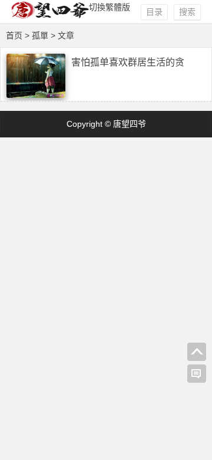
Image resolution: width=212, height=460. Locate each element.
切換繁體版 (109, 7)
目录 (154, 12)
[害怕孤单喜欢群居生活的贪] (35, 95)
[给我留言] (196, 373)
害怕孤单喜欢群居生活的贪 (127, 62)
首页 (14, 35)
